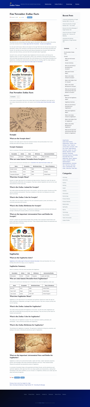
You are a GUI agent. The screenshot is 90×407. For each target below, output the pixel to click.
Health (64, 188)
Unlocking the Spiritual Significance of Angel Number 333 (69, 40)
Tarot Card (67, 165)
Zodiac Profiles (58, 4)
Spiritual (73, 160)
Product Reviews (66, 201)
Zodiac (22, 377)
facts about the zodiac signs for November (32, 61)
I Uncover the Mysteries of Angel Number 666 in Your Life (70, 20)
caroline (22, 17)
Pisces (71, 156)
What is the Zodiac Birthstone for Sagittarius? (69, 125)
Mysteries (69, 151)
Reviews (77, 4)
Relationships (48, 4)
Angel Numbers (66, 143)
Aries (75, 143)
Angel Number (66, 140)
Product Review (66, 198)
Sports (64, 209)
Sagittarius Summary (70, 102)
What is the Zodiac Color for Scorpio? (71, 81)
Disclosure (51, 394)
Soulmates (68, 160)
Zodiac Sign (68, 168)
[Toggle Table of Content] (17, 97)
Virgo (74, 166)
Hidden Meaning (72, 148)
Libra (75, 150)
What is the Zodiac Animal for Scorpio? (69, 76)
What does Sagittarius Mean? (70, 111)
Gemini (66, 148)
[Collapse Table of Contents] (76, 48)
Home (25, 394)
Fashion (64, 182)
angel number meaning (67, 141)
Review (70, 158)
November (17, 377)
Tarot (64, 165)
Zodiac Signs (74, 168)
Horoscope (65, 150)
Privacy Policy (31, 394)
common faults (66, 146)
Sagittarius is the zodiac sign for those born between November (25, 261)
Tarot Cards (72, 165)
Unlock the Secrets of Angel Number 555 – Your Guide (69, 24)
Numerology (69, 4)
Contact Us (44, 394)
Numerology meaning (67, 155)
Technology (65, 212)
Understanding (69, 166)
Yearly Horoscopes (67, 217)
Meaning (64, 151)
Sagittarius (66, 95)
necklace (73, 151)
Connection (72, 146)
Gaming (64, 185)
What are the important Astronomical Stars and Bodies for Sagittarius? (70, 131)
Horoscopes (65, 193)
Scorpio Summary (69, 63)
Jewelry (69, 150)
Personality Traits (66, 156)
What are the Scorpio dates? (70, 59)
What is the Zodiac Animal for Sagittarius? (70, 115)
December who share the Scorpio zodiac (40, 162)
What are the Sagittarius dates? (70, 98)
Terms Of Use (58, 394)
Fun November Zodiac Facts (69, 53)
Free (64, 148)
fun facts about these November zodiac (45, 102)
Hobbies (64, 190)
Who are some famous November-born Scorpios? (70, 67)
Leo (72, 150)
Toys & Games (66, 215)
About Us (38, 394)
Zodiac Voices (15, 5)
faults (76, 146)
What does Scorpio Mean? (69, 72)
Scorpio (66, 56)
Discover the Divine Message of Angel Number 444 (70, 29)
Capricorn (73, 145)
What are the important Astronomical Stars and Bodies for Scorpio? (70, 90)
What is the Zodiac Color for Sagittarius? (71, 120)
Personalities (75, 155)
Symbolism (74, 163)
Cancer (68, 145)
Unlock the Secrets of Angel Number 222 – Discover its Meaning (69, 34)
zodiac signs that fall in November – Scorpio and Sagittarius (37, 43)
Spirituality (65, 206)
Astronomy (65, 180)
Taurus (64, 166)
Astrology (30, 17)
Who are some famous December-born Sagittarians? (70, 106)
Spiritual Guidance (66, 161)
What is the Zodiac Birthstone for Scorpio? (70, 85)
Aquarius (72, 143)
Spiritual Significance (67, 163)
